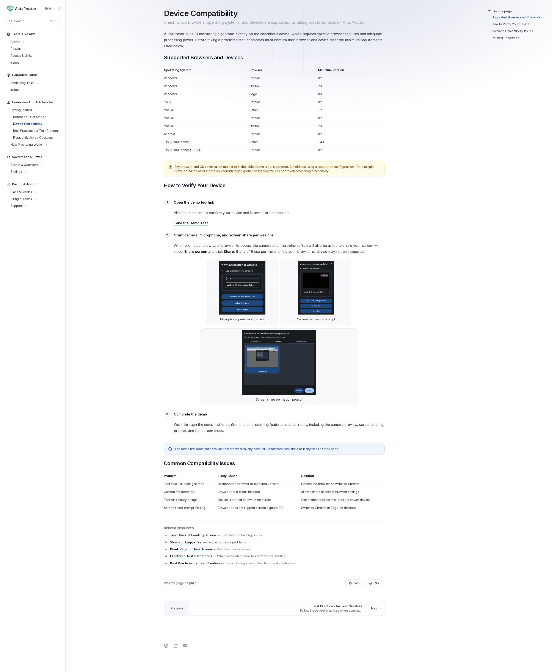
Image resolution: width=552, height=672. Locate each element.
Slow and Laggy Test (186, 542)
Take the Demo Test (191, 223)
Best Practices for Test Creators (195, 563)
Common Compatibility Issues (512, 31)
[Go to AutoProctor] (60, 8)
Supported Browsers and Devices (516, 17)
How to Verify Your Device (511, 24)
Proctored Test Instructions (191, 556)
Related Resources (505, 38)
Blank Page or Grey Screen (191, 549)
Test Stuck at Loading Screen (193, 535)
